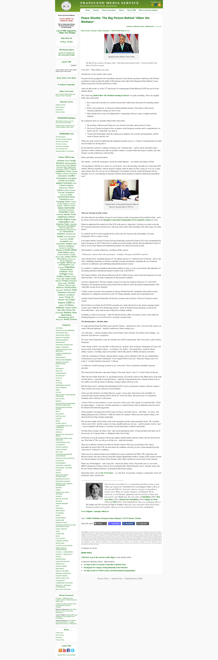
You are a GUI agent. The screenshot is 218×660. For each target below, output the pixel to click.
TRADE (58, 515)
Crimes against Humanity (65, 182)
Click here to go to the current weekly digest (98, 557)
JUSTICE (58, 392)
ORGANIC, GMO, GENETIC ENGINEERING (64, 484)
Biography (60, 169)
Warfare (68, 312)
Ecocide (61, 192)
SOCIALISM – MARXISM (63, 465)
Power (67, 276)
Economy (63, 195)
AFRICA (58, 380)
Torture (61, 297)
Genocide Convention (66, 210)
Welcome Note (60, 112)
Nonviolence (62, 259)
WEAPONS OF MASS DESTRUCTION (62, 363)
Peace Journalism (109, 10)
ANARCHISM (60, 520)
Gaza (61, 207)
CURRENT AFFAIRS (62, 541)
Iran (74, 234)
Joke (71, 241)
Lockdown (70, 248)
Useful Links (59, 633)
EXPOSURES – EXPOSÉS (64, 468)
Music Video (60, 257)
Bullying (73, 169)
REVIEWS (59, 488)
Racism (58, 281)
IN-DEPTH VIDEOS (62, 576)
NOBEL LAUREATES (62, 347)
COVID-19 (63, 181)
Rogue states (63, 283)
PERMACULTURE (61, 522)
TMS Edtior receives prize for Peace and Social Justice (64, 122)
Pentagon (63, 274)
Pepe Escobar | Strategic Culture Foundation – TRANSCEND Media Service (105, 30)
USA (69, 302)
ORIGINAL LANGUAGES (63, 573)
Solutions (67, 290)
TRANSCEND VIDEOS (63, 335)
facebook (129, 523)
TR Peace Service (61, 144)
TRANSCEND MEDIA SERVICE (109, 3)
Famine (73, 202)
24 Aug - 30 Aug (66, 42)
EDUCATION (60, 414)
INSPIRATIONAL (61, 559)
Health (73, 214)
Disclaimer (59, 637)
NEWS (58, 390)
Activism (61, 160)
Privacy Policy (60, 640)
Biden (65, 167)
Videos (121, 10)
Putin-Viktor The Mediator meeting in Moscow (111, 95)
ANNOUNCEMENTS (62, 340)
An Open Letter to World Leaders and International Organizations (109, 570)
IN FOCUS (59, 378)
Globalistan (146, 496)
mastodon (115, 523)
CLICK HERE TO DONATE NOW (66, 20)
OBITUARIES (60, 568)
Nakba (68, 257)
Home (87, 10)
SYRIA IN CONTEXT (62, 447)
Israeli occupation (66, 240)
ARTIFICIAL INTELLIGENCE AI (65, 458)
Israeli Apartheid (69, 237)
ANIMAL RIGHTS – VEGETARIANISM (61, 548)
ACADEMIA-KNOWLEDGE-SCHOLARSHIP (64, 455)
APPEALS (59, 432)
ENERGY (58, 401)
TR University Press (62, 149)
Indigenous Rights (62, 224)
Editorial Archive (61, 105)
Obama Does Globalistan (128, 499)
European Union (63, 201)
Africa (67, 161)
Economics (69, 192)
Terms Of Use (60, 635)
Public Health (70, 279)
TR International (61, 137)
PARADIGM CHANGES (63, 481)
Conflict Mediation (92, 518)
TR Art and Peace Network (64, 139)
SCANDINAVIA (60, 445)
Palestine (69, 267)
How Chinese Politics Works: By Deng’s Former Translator (65, 95)
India (72, 222)
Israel (60, 236)
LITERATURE (60, 534)
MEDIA (58, 421)
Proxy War (60, 279)
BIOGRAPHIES (60, 342)
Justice (69, 243)
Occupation (61, 263)
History (71, 217)
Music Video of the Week (63, 589)
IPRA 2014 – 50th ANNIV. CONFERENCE (63, 586)
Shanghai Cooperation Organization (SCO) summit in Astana (126, 219)
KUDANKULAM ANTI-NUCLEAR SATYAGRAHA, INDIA (66, 525)
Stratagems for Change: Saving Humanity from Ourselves (106, 567)
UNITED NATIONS (61, 449)
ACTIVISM (59, 383)
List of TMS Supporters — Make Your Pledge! (66, 32)
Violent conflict (71, 308)
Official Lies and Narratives (67, 264)
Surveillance (70, 295)
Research (73, 281)
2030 (115, 502)
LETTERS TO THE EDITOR (64, 545)
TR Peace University (62, 141)
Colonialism (62, 176)
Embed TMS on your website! (66, 655)
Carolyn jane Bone (61, 604)
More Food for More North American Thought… (66, 605)
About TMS (131, 10)
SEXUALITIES (60, 543)
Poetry (71, 274)
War (59, 310)
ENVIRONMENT (61, 463)
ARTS (57, 506)
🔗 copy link (142, 523)
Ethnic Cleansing (67, 198)
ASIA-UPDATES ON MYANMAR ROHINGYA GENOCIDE (65, 404)
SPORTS (58, 557)
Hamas (67, 214)
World (66, 319)
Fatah (60, 204)
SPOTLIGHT (59, 430)
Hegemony (63, 217)
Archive (96, 10)
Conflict (71, 175)
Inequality (73, 224)
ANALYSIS (59, 371)
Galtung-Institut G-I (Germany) (65, 151)
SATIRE (58, 490)
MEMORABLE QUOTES (63, 385)
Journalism (60, 244)
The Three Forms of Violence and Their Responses (66, 611)
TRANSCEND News (62, 333)
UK (72, 297)
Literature (62, 248)
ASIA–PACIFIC (60, 399)
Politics (60, 276)
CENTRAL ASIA (60, 416)
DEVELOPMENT (61, 518)
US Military (69, 305)
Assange (59, 167)
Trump (67, 297)
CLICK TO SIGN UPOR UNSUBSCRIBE (66, 54)
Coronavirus (61, 178)
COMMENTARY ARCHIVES (64, 583)
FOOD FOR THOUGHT (63, 561)
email (99, 523)
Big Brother (72, 167)
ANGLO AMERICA (61, 387)
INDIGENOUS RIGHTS (63, 479)
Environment (63, 197)
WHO (72, 317)
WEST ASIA (59, 452)
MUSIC (58, 536)
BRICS (67, 169)
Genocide (69, 207)
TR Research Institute (62, 146)
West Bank (66, 315)
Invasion (69, 234)
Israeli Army (63, 239)
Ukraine (61, 300)
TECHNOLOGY (60, 376)
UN (66, 300)
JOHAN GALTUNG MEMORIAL (65, 330)
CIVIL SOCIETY (60, 538)
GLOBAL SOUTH (61, 423)
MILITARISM (59, 368)
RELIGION (59, 501)
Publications (59, 109)
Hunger (73, 219)
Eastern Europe (70, 190)
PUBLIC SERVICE (61, 529)
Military (66, 252)
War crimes (66, 310)
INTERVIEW (59, 508)
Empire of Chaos (151, 499)
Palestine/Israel (66, 269)
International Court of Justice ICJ (67, 227)
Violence (60, 307)
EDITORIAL (59, 328)
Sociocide (59, 290)
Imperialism (64, 222)
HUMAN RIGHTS (61, 373)
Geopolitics (64, 212)
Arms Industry (71, 165)
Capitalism (60, 171)
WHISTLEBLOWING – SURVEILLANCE (62, 475)
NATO (74, 256)
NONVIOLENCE (61, 357)
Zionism (73, 319)
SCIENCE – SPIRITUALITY (64, 554)
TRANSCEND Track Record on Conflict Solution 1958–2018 (65, 126)
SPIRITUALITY (60, 564)
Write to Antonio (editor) (148, 10)
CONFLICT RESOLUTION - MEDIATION (140, 26)
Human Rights (63, 219)
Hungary (118, 518)
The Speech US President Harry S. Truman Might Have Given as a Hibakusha (66, 622)
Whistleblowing (63, 317)
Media (67, 250)
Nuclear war (72, 259)
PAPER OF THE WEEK (63, 337)
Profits (73, 276)
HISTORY (59, 470)
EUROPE (58, 418)
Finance (65, 204)
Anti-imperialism (71, 163)
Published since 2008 (133, 579)
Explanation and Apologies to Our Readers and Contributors (66, 616)
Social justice (70, 287)
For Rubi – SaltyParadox (63, 598)
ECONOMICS (60, 513)
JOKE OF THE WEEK (62, 571)
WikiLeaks (59, 319)
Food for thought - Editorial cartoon (66, 204)
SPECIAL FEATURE (62, 499)
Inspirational (61, 226)
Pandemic (63, 272)
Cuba (74, 183)
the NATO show (107, 472)
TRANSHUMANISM (62, 503)
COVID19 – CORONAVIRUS (64, 552)
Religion (65, 281)
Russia (71, 283)
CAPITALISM (60, 461)
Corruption (72, 178)
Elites (70, 195)
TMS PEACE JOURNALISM (64, 345)
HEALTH (58, 472)
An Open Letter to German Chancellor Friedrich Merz (105, 564)
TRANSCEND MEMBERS (64, 360)
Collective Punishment (69, 173)
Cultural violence (66, 185)
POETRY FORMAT (61, 566)
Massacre (60, 250)
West (74, 312)
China (68, 171)
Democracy (63, 188)
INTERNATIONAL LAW (63, 442)
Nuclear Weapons (66, 261)
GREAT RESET (60, 511)
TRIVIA (58, 531)
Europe (70, 199)
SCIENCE (59, 496)
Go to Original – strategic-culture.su (95, 511)
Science (61, 285)
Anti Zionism (60, 165)
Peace (70, 272)
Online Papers (60, 107)
